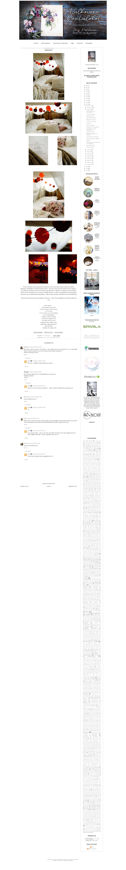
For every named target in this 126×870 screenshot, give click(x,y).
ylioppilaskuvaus (88, 825)
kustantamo (85, 591)
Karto (90, 546)
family (93, 480)
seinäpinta (91, 726)
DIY (95, 459)
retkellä (94, 709)
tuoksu (84, 787)
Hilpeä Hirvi (89, 491)
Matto (93, 630)
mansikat (95, 622)
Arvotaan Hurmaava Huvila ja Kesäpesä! (97, 247)
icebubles (88, 507)
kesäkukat (85, 560)
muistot (98, 634)
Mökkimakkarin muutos (94, 648)
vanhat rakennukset (93, 812)
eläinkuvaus (91, 475)
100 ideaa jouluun (87, 440)
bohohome (99, 456)
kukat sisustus (86, 586)
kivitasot (91, 571)
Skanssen (94, 743)
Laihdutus (95, 599)
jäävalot (95, 536)
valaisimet (86, 804)
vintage (99, 817)
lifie (87, 612)
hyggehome (85, 503)
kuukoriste (84, 593)
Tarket (92, 772)
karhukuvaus (87, 544)
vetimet (88, 816)
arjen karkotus (94, 447)
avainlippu (97, 454)
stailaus (84, 747)
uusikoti (90, 803)
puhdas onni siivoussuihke (94, 689)
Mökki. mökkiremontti (95, 645)
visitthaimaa (85, 821)
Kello (91, 556)
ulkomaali (84, 792)
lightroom (97, 612)
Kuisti (91, 583)
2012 (87, 170)
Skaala (90, 743)
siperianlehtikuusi (91, 729)
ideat (84, 508)
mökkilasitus (85, 648)
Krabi (89, 582)
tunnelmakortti (89, 785)
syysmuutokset (86, 756)
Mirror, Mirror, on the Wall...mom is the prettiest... (93, 143)
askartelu (97, 450)
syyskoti (91, 755)
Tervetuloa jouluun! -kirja (87, 776)
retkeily (89, 709)
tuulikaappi (97, 788)
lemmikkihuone (86, 610)
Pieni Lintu (26, 397)
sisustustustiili (95, 740)
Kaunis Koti (92, 551)
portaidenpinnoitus (92, 688)
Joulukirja (96, 522)
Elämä (84, 477)
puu (98, 692)
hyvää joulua (96, 504)
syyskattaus (85, 755)
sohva (92, 744)
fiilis (96, 480)
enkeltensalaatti (92, 478)
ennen (98, 478)
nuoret (90, 663)
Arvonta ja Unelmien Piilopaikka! (97, 189)
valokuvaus (90, 809)
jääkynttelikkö (85, 536)
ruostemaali (91, 713)
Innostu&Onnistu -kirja (87, 515)
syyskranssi (97, 755)
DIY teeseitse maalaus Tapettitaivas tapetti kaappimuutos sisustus (92, 467)
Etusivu (36, 43)
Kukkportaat (85, 590)
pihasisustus (87, 681)
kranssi (93, 582)
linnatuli (84, 613)
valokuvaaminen (89, 808)
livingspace (52, 337)
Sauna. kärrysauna (91, 720)
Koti (44, 337)
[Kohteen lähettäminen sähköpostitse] (53, 335)
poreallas (85, 688)
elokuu (88, 474)
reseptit (84, 709)
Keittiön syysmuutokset (91, 121)
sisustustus (97, 739)
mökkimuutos (85, 649)
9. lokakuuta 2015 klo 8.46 (35, 372)
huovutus (97, 496)
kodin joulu (95, 571)
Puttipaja (95, 692)
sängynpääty (85, 759)
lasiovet (94, 603)
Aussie (97, 452)
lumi (93, 616)
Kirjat (97, 568)
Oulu (90, 673)
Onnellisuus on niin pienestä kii (92, 127)
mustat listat (89, 637)
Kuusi (94, 593)
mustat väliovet (96, 637)
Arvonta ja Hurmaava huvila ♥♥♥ (97, 212)
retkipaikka (85, 710)
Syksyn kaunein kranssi (94, 752)
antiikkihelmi (96, 444)
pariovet (91, 676)
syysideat (91, 753)
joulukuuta (89, 105)
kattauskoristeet (92, 548)
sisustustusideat (86, 740)
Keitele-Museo (90, 554)
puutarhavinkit (86, 696)
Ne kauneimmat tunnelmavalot (92, 136)
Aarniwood (97, 440)
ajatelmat (94, 442)
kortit (84, 576)
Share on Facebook (38, 332)
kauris (98, 551)
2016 (87, 102)
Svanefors (94, 751)
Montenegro (93, 634)
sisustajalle (97, 729)
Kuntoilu (97, 590)
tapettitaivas (96, 771)
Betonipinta (93, 455)
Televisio (84, 775)
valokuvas (84, 809)
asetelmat (90, 450)
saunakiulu (84, 721)
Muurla (99, 638)
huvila (95, 500)
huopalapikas (87, 496)
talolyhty (95, 763)
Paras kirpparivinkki (90, 145)
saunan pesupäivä (96, 721)
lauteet (94, 606)
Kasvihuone (85, 547)
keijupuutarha (97, 552)
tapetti (84, 771)
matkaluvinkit (85, 629)
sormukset (84, 745)
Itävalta (97, 518)
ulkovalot (97, 793)
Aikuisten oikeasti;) (90, 116)
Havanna (84, 487)
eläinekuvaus (97, 474)
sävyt (95, 759)
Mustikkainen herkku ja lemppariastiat (91, 129)
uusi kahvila (92, 800)
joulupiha (97, 528)
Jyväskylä (86, 531)
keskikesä (95, 556)
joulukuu (91, 527)
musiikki (84, 636)
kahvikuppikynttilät (91, 538)
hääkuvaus (94, 506)
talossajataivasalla (86, 765)
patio (84, 677)
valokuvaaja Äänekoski (96, 807)
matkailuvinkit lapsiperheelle (90, 628)
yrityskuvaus (90, 827)
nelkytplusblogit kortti (87, 657)
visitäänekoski (92, 821)
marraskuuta (90, 107)
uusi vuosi (86, 802)
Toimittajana (94, 779)
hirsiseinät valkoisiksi (94, 492)
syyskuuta (89, 149)
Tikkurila (94, 777)
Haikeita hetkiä (89, 486)
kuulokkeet (90, 593)
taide (85, 760)
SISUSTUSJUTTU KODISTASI (60, 43)
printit (86, 689)
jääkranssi (97, 535)
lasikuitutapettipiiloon (86, 603)
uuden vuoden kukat (95, 797)
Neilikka (93, 653)
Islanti (94, 516)
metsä (91, 633)
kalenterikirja (98, 540)
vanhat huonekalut (86, 812)
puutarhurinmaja (93, 696)
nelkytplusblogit (91, 656)
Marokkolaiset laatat (97, 625)
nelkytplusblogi (97, 655)
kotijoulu (99, 578)
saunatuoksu (97, 722)
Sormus (89, 745)
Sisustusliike (85, 737)
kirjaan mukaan (86, 568)
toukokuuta (89, 156)
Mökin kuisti (85, 641)
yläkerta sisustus (96, 825)
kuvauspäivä (91, 594)
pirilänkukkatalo (85, 686)
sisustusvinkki (92, 741)
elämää (99, 476)
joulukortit (93, 523)
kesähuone (87, 558)
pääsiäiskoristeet (95, 699)
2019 (87, 96)
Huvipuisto (93, 502)
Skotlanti (88, 744)
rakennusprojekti (95, 701)
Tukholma (94, 783)
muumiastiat (95, 638)
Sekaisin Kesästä (86, 728)
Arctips (98, 446)
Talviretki (97, 768)
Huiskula (94, 495)
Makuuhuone (85, 622)
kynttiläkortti (93, 597)
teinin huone (92, 773)
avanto (84, 455)
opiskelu (84, 673)
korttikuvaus (93, 576)
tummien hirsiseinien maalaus (88, 784)
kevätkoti (97, 563)
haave (85, 486)
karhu (100, 543)
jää (98, 534)
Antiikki (99, 443)
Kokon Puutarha (87, 575)
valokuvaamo (96, 808)
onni (83, 672)
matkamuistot (92, 629)
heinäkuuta (89, 153)
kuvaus (85, 594)
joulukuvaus (97, 527)
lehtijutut (99, 606)
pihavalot (92, 681)
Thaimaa (94, 776)
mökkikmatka (91, 646)
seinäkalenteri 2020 (86, 725)
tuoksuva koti (90, 787)
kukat (84, 585)
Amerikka (88, 443)
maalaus (86, 621)
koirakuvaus (85, 573)
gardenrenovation (90, 483)
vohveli (98, 821)
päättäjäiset (85, 700)
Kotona (97, 581)
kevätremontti (91, 564)
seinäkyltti (86, 726)
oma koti (99, 668)
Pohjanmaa (96, 686)
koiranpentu (90, 573)
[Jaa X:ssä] (56, 335)
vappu (93, 813)
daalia (94, 458)
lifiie (93, 612)
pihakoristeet (98, 680)
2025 (87, 85)
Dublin (98, 472)
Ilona (29, 361)
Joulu (90, 520)
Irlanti (90, 516)
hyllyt (90, 503)
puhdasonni (85, 690)
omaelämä (91, 669)
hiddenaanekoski (91, 490)
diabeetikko (91, 459)
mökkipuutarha (98, 649)
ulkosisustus (94, 792)
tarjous (88, 772)
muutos (85, 640)
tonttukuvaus (88, 780)
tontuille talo (93, 781)
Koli (92, 575)
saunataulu (91, 722)
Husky (92, 498)
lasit (98, 603)
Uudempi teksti (24, 486)
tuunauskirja (85, 789)
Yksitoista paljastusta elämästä (92, 138)
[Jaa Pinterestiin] (59, 335)
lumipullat (97, 616)
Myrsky (93, 640)
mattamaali (88, 630)
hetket (98, 488)
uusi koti (85, 801)
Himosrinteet (85, 492)
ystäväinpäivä (85, 828)
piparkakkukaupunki (88, 685)
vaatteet (99, 802)
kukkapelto (91, 589)
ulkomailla (89, 792)
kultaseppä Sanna (91, 590)
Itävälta (84, 519)
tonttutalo (96, 780)
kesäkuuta (89, 155)
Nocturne (90, 660)
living (47, 337)
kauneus (97, 549)
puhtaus (89, 690)
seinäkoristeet (98, 725)
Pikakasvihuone (98, 681)
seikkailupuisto (96, 724)
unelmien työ (91, 796)
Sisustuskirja (94, 735)
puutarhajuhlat (92, 695)
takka (89, 760)
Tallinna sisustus (96, 761)
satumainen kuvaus (86, 718)
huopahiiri (99, 495)
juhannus (95, 530)
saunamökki (90, 721)
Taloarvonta (91, 763)
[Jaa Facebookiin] (58, 335)
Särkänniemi (90, 759)
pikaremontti (86, 682)
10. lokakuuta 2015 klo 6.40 (38, 407)
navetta (89, 653)
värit (93, 822)
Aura (98, 451)
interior (94, 515)
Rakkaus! (88, 140)
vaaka (95, 802)
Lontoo (85, 616)
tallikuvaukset (85, 761)
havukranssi (89, 487)
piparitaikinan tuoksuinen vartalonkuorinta (93, 684)
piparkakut (96, 685)
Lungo (98, 617)
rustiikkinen (97, 713)
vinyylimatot (92, 818)
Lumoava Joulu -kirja (91, 617)
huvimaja (88, 502)
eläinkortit (85, 475)
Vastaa (25, 354)
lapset (98, 600)
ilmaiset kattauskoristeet (93, 511)
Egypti (84, 474)
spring (98, 745)
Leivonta (94, 608)
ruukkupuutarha (86, 714)
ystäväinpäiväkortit (92, 828)
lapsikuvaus (85, 602)
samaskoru (90, 716)
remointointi (88, 705)
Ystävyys (97, 827)
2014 (87, 166)
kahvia (85, 538)
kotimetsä (86, 581)
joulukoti (96, 524)
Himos (93, 491)
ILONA (72, 43)
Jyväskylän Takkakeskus (92, 532)
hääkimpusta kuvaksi (86, 506)
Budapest (90, 458)
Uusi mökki (97, 798)
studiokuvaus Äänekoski (87, 748)
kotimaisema (99, 579)
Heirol (94, 487)
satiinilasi (84, 717)
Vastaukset (28, 358)
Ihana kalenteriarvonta (91, 117)
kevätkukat (85, 564)
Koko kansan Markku (97, 573)
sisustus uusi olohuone (95, 732)
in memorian (90, 514)
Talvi (98, 767)
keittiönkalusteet (96, 555)
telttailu (93, 775)
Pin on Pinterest (59, 332)
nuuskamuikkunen (96, 663)
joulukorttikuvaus (88, 524)
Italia (85, 518)
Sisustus (58, 337)
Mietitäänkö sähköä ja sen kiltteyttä (91, 134)
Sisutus (85, 743)
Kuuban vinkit (96, 591)
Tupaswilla (84, 788)
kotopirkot (85, 582)
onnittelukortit (89, 672)
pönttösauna (91, 700)
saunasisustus (85, 722)
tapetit (98, 769)
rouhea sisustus (98, 712)
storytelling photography (91, 747)
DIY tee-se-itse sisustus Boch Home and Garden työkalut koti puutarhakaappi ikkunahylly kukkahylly (92, 461)
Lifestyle (98, 610)
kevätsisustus (86, 566)
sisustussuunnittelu (88, 739)
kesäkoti (96, 559)
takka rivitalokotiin (95, 760)
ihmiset (97, 510)
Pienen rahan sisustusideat (90, 679)
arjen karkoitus (86, 447)
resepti (98, 708)
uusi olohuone (98, 801)
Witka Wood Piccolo (91, 824)
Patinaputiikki (96, 676)
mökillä (98, 640)
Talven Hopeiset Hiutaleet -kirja (89, 767)
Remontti (93, 705)
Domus (89, 472)
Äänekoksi (91, 831)
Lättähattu (92, 620)
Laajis (98, 598)
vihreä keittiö (86, 817)
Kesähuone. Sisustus (95, 558)
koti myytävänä (93, 578)
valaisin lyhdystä (92, 804)
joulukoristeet (86, 523)
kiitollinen (86, 567)
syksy (84, 752)
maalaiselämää (98, 620)
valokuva (85, 805)
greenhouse (86, 484)
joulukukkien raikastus (94, 526)
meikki (84, 632)
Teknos (97, 773)
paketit (94, 674)
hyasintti (97, 502)
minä (89, 634)
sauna (84, 720)
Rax (83, 705)
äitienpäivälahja (85, 831)
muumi (90, 638)
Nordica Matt (96, 660)
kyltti (89, 595)
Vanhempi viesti (73, 486)
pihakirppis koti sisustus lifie (88, 680)
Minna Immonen (96, 633)
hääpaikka (99, 506)
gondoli (95, 483)
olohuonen (89, 668)
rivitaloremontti (96, 710)
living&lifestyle (97, 613)
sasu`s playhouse (96, 716)
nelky (98, 653)
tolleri (99, 779)
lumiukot (84, 617)
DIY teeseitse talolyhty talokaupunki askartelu (91, 471)
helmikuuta (89, 162)
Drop (92, 472)
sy (98, 751)
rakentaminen (85, 703)
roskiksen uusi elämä (90, 712)
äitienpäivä (97, 829)
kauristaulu (85, 552)
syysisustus (97, 753)
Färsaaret (97, 482)
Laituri (99, 599)
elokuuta (89, 151)
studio (98, 747)
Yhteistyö (98, 824)
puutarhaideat (85, 695)
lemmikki (99, 608)
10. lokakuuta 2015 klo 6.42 (38, 430)
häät (85, 507)
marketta (26, 347)
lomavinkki (99, 614)
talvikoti (84, 768)
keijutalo (84, 554)
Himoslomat (97, 491)
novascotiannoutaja (96, 661)
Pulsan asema (85, 692)
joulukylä (84, 528)
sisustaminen (92, 730)
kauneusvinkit (85, 551)
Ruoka (85, 713)
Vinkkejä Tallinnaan (93, 817)
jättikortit (95, 534)
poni (100, 686)
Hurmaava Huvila (86, 498)
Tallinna (90, 761)
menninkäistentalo (86, 633)
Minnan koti (85, 634)
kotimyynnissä (92, 581)
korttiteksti (99, 576)
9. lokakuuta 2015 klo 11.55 (33, 418)
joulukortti (99, 523)
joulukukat (85, 526)
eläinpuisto (97, 475)
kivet (87, 571)
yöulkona (87, 829)
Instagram (89, 43)
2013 (87, 168)
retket (98, 709)
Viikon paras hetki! (90, 147)
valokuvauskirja (98, 809)
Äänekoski (97, 831)
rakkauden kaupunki (86, 704)
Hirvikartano (97, 494)
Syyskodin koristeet (90, 131)
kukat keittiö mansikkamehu (94, 585)
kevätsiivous (97, 564)
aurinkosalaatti (90, 452)
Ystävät (99, 828)
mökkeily (92, 641)
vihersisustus (98, 816)
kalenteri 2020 (85, 540)
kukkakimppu (95, 587)
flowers (93, 482)
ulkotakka (99, 792)
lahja (91, 599)
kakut (84, 539)
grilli (91, 484)
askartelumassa (85, 451)
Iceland (93, 507)
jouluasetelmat (98, 520)
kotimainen (93, 579)
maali (91, 621)
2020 (87, 95)
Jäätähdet (91, 536)
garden (84, 483)
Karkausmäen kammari (95, 544)
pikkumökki (97, 682)
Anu (90, 446)
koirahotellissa (97, 572)
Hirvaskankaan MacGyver (87, 494)
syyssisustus (94, 756)
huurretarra (97, 498)
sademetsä (99, 714)
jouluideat (88, 522)
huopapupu (92, 496)
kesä (100, 556)
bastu (88, 455)
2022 (87, 91)
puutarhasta (99, 695)
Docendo (84, 472)
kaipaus (98, 538)
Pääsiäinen (92, 697)
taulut (98, 772)
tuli (98, 783)
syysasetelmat (85, 753)
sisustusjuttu (85, 735)
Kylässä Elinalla (94, 595)
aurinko (84, 452)
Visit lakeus (97, 818)
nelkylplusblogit (87, 655)
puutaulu (99, 696)
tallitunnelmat (85, 763)
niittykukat (85, 660)
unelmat (84, 796)
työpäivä (94, 789)
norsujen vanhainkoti (86, 661)
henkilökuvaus (85, 488)
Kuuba (90, 591)
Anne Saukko (94, 443)
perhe (93, 677)
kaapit (100, 536)
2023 (87, 89)
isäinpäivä (99, 516)
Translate (96, 840)
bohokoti (85, 458)
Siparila (85, 729)
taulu (95, 772)
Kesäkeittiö (85, 559)
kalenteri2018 (91, 540)
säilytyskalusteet (96, 757)
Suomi (90, 751)
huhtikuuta (89, 158)
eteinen (84, 479)
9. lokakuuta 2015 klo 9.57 (36, 397)
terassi (98, 775)
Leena (25, 443)
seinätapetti (97, 726)
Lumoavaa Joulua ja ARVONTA (97, 235)
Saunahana (97, 720)
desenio (98, 458)
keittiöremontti (85, 556)
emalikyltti (86, 478)
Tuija (25, 418)
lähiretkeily (86, 620)
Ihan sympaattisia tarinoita (92, 508)
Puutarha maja (95, 693)
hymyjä (94, 503)
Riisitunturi (90, 710)
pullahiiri (97, 690)
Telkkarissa (89, 775)
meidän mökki (97, 630)
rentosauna (93, 708)
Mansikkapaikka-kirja (87, 624)
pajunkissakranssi (86, 674)
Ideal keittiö (97, 507)
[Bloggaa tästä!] (55, 335)
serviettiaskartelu (93, 728)
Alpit (85, 443)
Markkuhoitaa (89, 625)
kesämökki (90, 560)
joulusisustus (85, 530)
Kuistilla (96, 583)
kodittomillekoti (86, 572)
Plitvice (91, 686)
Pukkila (93, 690)
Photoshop (99, 677)
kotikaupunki (86, 579)
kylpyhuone (85, 595)
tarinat (84, 772)
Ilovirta (84, 514)
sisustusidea (85, 733)
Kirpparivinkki (97, 569)
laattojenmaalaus (86, 599)
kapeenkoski (95, 543)
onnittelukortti (96, 672)
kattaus (84, 548)
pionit (84, 684)
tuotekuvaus (97, 787)
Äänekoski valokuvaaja (87, 832)
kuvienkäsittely (96, 594)
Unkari (89, 797)
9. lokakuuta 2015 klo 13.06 (33, 443)
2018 (87, 98)
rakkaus (93, 704)
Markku (94, 624)
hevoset (84, 490)
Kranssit (99, 582)
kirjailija (92, 568)
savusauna (84, 724)
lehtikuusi (86, 607)
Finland (89, 482)
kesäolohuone (96, 560)
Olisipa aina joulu (90, 664)
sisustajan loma (85, 730)
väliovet (84, 822)
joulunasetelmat (90, 528)
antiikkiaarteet (88, 444)
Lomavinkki (88, 123)
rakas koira (97, 700)
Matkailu (87, 627)
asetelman (84, 450)
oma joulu (94, 668)
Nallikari (84, 653)
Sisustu (98, 730)
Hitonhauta (85, 495)
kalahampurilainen (90, 539)
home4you (90, 495)
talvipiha (90, 768)
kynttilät (99, 597)
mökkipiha (91, 649)
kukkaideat (85, 587)
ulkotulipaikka (92, 793)
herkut (92, 488)
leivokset (89, 608)
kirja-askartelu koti (97, 567)
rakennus (85, 701)
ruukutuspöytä (93, 714)
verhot (84, 816)
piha (98, 678)
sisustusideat (94, 734)
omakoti (96, 669)
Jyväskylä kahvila (93, 531)
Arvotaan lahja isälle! (90, 114)
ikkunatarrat (85, 511)
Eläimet (91, 474)
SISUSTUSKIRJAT (45, 43)
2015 (87, 104)
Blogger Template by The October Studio (63, 860)
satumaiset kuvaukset (95, 718)
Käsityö (86, 598)
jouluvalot (91, 530)
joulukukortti (85, 527)
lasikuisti (95, 602)
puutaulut (86, 697)
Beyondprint (91, 456)
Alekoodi (99, 442)
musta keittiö (89, 636)
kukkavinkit (97, 589)
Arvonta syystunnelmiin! (97, 258)
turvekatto (91, 788)
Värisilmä (88, 822)
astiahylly (91, 451)
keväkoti (90, 561)
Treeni (84, 783)
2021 (87, 93)
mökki (96, 641)
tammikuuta (89, 164)
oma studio (86, 669)
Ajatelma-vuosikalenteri (87, 442)
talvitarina (93, 769)
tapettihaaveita (90, 771)
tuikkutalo (89, 783)
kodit (100, 571)
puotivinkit (90, 692)
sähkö (90, 757)
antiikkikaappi (85, 446)
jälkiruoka (86, 534)
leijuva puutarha (93, 607)
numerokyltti (85, 663)
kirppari (91, 569)
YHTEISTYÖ (80, 43)
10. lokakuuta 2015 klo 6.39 (38, 361)
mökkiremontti (88, 650)
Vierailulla (92, 816)
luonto (92, 619)
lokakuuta (89, 109)
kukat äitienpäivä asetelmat (94, 586)
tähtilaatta (99, 789)
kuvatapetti (98, 593)
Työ (89, 789)
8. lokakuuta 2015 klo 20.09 (35, 347)
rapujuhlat (97, 704)
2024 (87, 87)
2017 (87, 100)
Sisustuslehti (95, 736)
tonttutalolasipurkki (86, 781)
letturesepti (92, 610)
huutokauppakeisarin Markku (87, 500)
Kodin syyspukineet (90, 125)
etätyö (89, 480)
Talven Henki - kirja (95, 765)
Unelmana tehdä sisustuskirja (93, 794)
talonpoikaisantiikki (94, 764)
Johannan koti (90, 519)
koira (92, 572)
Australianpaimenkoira (87, 454)
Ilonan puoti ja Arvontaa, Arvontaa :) (97, 224)
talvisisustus (85, 769)
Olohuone (91, 667)
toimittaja (89, 779)
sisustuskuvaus (86, 736)
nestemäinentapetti (96, 657)
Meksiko (97, 632)
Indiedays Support (92, 848)
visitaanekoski (96, 820)
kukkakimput (85, 589)
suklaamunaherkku (92, 749)
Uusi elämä (85, 800)
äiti (91, 829)
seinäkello (92, 725)
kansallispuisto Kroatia (88, 543)
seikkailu (90, 724)
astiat (95, 451)
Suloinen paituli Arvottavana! (97, 178)
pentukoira (88, 677)
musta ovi (95, 636)
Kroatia (86, 583)
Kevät (95, 562)
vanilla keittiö (88, 813)
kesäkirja (91, 559)
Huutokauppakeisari (94, 499)
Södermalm (99, 759)
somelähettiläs (97, 744)
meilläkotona (91, 632)
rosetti (84, 712)
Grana (99, 483)
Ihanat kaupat (91, 510)
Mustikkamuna (85, 638)
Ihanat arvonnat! (97, 200)
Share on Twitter (48, 332)
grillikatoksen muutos (97, 484)
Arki (88, 448)
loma (94, 614)
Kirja (91, 567)
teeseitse (85, 773)
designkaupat (85, 459)
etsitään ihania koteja (91, 479)
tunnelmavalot (96, 785)
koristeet (96, 575)
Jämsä (91, 534)
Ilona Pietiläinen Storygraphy (91, 512)
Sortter (94, 745)
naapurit (97, 652)
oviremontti (96, 673)
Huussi (84, 499)
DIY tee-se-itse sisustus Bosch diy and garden (92, 463)
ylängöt (84, 827)
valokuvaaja (91, 805)
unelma (84, 794)
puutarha (85, 693)
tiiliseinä (89, 777)
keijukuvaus (91, 552)
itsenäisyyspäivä (91, 518)
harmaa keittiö (96, 486)
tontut (98, 781)
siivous (99, 728)
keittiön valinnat (86, 555)
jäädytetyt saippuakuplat (87, 535)
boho (95, 456)
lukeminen (89, 616)
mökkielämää (85, 646)
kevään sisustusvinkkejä (96, 566)
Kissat (84, 571)
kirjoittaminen (85, 569)
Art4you (92, 448)
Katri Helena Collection (94, 547)
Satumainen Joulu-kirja (94, 717)
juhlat (99, 530)
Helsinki (98, 487)
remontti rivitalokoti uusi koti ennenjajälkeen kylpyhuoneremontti (92, 707)
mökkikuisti (97, 646)
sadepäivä (85, 716)
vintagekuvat (86, 818)
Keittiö (96, 554)
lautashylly (89, 606)
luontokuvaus (98, 618)
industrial (97, 514)
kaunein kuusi (91, 549)
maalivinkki (97, 621)
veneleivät (97, 813)
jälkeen (99, 532)
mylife (89, 640)
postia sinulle (98, 688)
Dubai (95, 472)
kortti (89, 576)
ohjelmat (84, 664)
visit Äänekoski (86, 820)
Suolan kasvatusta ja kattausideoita (90, 112)
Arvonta (96, 449)
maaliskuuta (89, 160)
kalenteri (97, 539)
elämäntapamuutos (92, 476)
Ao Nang (93, 446)
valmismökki (99, 804)
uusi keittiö (97, 800)
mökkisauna (92, 652)
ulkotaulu (86, 793)
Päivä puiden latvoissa (91, 119)
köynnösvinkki (92, 598)
